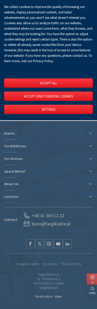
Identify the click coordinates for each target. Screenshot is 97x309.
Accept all (48, 83)
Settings (48, 109)
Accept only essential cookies (48, 96)
